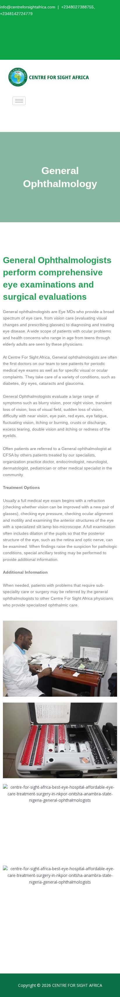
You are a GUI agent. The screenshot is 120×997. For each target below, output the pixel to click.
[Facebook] (75, 35)
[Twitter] (88, 35)
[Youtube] (101, 35)
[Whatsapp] (114, 35)
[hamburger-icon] (19, 101)
